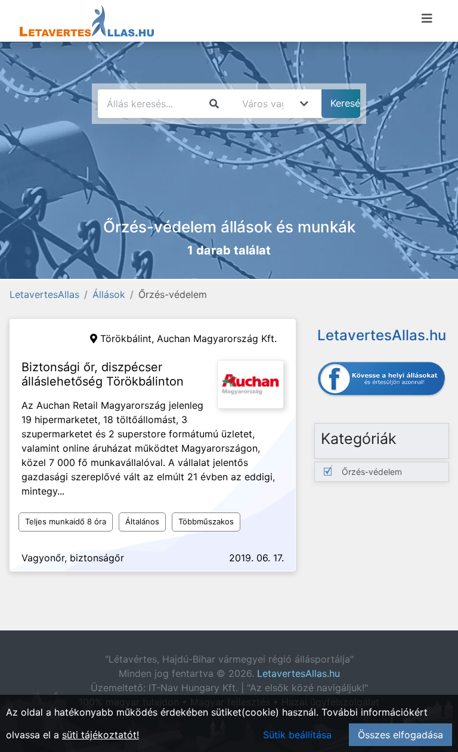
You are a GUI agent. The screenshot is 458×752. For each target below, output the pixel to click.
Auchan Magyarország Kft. (217, 338)
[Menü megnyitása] (427, 18)
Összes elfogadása (400, 735)
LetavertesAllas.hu (298, 673)
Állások (108, 294)
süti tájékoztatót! (100, 735)
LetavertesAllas (44, 294)
